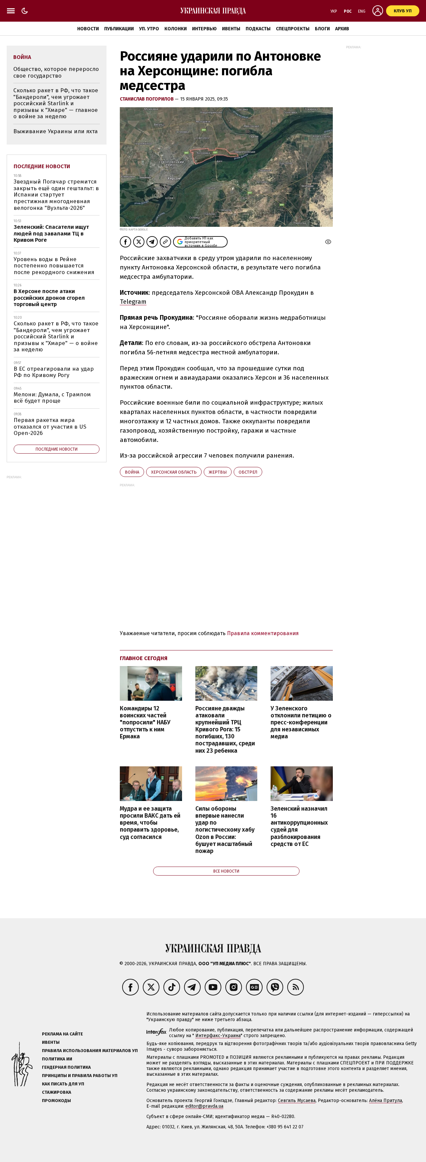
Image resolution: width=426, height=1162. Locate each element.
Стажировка (56, 1092)
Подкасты (258, 29)
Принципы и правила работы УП (79, 1075)
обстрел (248, 472)
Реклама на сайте (62, 1033)
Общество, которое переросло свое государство (56, 72)
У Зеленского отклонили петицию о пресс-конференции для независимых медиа (301, 722)
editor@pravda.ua (204, 1106)
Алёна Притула (385, 1100)
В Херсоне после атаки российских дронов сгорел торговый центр (49, 298)
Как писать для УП (63, 1083)
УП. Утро (149, 29)
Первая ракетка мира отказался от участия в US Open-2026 (50, 427)
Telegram (133, 301)
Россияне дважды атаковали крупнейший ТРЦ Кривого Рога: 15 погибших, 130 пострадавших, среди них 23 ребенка (225, 729)
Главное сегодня (143, 658)
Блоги (322, 29)
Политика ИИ (57, 1058)
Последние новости (42, 166)
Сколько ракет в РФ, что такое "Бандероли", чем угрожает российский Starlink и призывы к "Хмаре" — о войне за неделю (56, 336)
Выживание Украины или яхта (55, 131)
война (132, 472)
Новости (88, 29)
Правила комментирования (263, 633)
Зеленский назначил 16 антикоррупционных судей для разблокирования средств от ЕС (299, 826)
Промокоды (56, 1100)
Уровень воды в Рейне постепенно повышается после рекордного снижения (54, 266)
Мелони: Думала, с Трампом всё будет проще (52, 398)
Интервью (204, 29)
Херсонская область (174, 472)
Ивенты (231, 29)
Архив (342, 29)
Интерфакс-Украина (218, 1035)
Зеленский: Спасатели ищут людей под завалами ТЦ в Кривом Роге (51, 233)
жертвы (218, 472)
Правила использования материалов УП (90, 1050)
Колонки (175, 29)
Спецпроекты (293, 29)
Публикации (119, 29)
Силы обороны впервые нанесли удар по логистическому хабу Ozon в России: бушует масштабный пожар (225, 830)
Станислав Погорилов (147, 99)
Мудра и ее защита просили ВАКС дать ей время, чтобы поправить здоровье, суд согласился (150, 823)
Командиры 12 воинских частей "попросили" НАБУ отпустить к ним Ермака (145, 722)
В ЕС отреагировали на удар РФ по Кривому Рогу (54, 372)
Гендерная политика (66, 1067)
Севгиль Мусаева (297, 1100)
